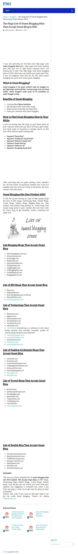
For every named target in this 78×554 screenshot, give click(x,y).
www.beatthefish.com (15, 337)
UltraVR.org (11, 328)
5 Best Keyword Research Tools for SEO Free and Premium (18, 515)
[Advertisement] (26, 47)
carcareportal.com (14, 406)
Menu (7, 10)
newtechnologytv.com (15, 335)
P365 (7, 4)
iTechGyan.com (12, 342)
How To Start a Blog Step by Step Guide (42, 527)
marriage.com (12, 373)
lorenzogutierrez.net (15, 300)
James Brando (9, 30)
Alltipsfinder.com (9, 499)
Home (5, 17)
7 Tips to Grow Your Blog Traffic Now (17, 527)
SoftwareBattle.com (15, 344)
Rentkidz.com (12, 375)
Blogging (13, 17)
